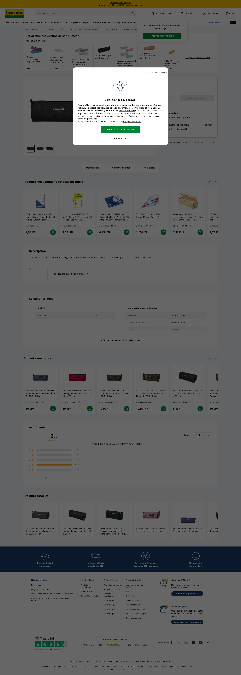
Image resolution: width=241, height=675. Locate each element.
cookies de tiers (127, 110)
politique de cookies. (131, 121)
